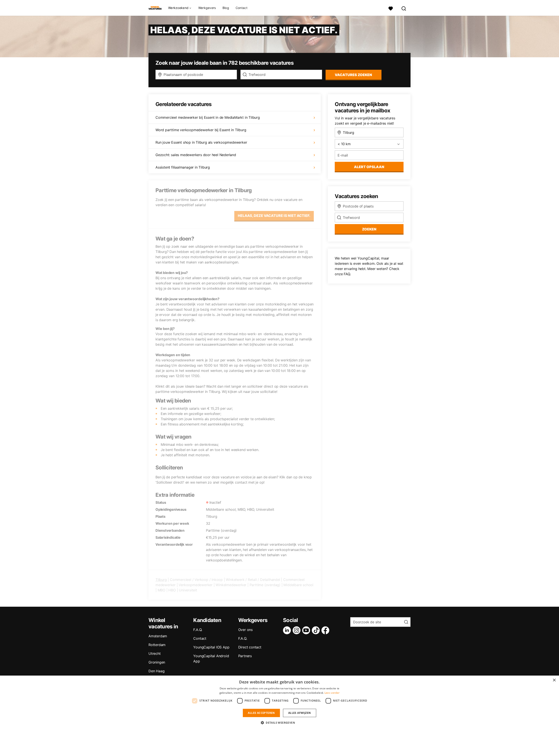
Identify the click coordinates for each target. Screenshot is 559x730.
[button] (279, 722)
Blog (226, 8)
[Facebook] (326, 630)
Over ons (245, 629)
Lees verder (332, 693)
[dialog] (279, 703)
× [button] (554, 680)
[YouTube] (307, 630)
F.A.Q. (197, 629)
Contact (241, 8)
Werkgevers (207, 8)
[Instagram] (297, 630)
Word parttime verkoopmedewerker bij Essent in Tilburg (200, 130)
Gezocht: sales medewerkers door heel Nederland (195, 155)
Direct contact (249, 647)
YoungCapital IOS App (211, 647)
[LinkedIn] (288, 630)
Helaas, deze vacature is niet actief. (274, 215)
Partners (245, 656)
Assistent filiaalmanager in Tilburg (182, 167)
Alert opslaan (369, 167)
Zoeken (369, 229)
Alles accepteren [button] (261, 713)
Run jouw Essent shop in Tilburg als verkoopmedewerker (201, 142)
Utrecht (154, 653)
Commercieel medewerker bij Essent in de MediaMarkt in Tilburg (207, 117)
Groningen (156, 662)
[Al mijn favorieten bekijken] (390, 8)
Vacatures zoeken (353, 75)
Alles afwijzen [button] (299, 713)
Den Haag (156, 671)
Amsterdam (157, 636)
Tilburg (161, 579)
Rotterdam (157, 645)
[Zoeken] (404, 8)
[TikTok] (316, 630)
